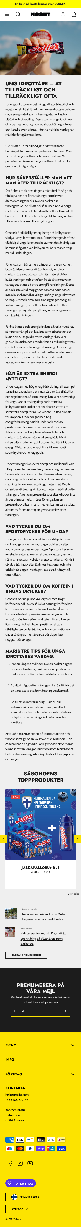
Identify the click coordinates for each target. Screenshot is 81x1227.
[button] (7, 14)
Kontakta (15, 1088)
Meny (10, 1045)
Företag (13, 1074)
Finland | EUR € (29, 1197)
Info (9, 1059)
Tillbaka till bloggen (26, 955)
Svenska (17, 1208)
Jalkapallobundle (41, 867)
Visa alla (73, 894)
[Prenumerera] (65, 1011)
